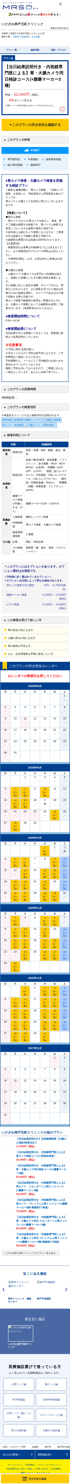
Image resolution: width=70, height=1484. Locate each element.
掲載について (26, 1473)
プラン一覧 (11, 50)
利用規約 (30, 1465)
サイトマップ (43, 1473)
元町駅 (16, 36)
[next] (66, 1289)
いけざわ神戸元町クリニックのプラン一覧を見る (30, 1253)
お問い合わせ (42, 1469)
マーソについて (15, 1465)
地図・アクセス (58, 50)
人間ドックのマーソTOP (14, 1447)
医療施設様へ (45, 1454)
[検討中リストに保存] (62, 109)
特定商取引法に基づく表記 (19, 1469)
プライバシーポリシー (48, 1465)
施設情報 (35, 50)
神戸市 (48, 1447)
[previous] (3, 1289)
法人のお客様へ (11, 1454)
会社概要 (56, 1469)
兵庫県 (35, 1447)
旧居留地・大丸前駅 (30, 36)
